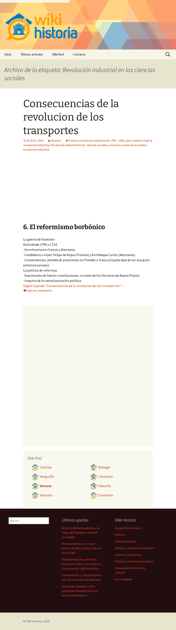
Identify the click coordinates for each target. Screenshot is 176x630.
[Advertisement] (61, 191)
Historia (56, 140)
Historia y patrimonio (128, 555)
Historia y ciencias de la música (135, 548)
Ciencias (46, 467)
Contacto (79, 54)
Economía (105, 495)
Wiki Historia (34, 621)
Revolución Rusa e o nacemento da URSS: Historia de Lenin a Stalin (81, 548)
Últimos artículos (32, 54)
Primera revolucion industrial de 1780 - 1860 (96, 140)
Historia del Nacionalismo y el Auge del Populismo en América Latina (80, 532)
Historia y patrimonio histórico (134, 561)
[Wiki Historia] (88, 24)
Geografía (47, 476)
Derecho (46, 495)
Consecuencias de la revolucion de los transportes (71, 117)
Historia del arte (125, 541)
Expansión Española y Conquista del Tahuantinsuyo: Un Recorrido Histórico (80, 590)
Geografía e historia (128, 528)
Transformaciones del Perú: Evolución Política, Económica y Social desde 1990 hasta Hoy (82, 563)
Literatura (105, 476)
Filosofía (104, 486)
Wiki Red (58, 54)
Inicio (7, 54)
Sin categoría (123, 579)
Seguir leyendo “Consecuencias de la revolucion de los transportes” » (73, 286)
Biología (104, 467)
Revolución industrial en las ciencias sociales (79, 145)
